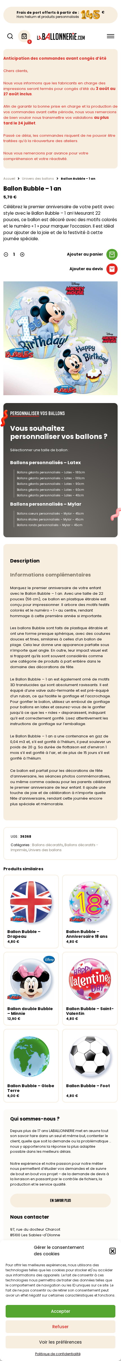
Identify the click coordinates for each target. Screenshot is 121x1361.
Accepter (60, 1311)
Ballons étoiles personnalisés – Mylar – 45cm (50, 519)
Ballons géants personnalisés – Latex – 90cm (50, 484)
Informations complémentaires (50, 574)
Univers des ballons (38, 178)
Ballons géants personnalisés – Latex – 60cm (50, 490)
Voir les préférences (60, 1342)
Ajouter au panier (85, 254)
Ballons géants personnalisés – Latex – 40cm (50, 495)
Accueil (9, 178)
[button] (112, 1251)
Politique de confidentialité (57, 1353)
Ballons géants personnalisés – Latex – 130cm (51, 478)
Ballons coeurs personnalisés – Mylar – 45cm (50, 513)
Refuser (60, 1327)
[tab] (60, 561)
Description (25, 560)
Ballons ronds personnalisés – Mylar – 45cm (49, 525)
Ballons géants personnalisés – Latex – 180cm (51, 472)
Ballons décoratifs (47, 845)
